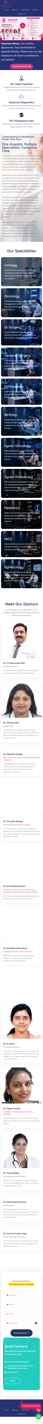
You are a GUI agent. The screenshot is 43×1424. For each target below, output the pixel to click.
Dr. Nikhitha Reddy (12, 754)
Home (7, 10)
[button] (2, 28)
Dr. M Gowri (9, 1043)
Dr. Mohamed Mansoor (15, 1202)
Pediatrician (22, 1237)
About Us (15, 10)
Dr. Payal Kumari (12, 1108)
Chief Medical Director (10, 666)
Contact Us (21, 14)
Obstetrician (7, 892)
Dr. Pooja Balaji (11, 1173)
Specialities (26, 10)
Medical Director (8, 726)
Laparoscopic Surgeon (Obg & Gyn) (23, 889)
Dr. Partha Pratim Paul (15, 1233)
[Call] (38, 1410)
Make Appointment (21, 1333)
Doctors (35, 10)
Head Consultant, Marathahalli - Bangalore (17, 825)
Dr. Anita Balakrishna (14, 886)
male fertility (29, 1112)
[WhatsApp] (38, 1416)
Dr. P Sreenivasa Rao (14, 663)
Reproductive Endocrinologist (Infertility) (25, 892)
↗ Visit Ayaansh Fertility (31, 1406)
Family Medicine (8, 1176)
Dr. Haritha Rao (11, 722)
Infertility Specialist (18, 951)
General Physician (20, 1176)
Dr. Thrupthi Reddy (13, 821)
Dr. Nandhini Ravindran (15, 948)
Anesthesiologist (8, 1205)
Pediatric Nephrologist (10, 1237)
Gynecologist (7, 889)
